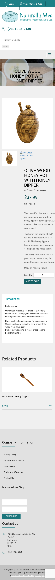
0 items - (35, 4)
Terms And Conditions (14, 460)
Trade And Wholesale (13, 472)
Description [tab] (13, 299)
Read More (50, 406)
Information (9, 466)
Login (11, 4)
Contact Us (9, 478)
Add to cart (32, 281)
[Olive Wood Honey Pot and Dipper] (10, 158)
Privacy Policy (10, 454)
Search (5, 46)
